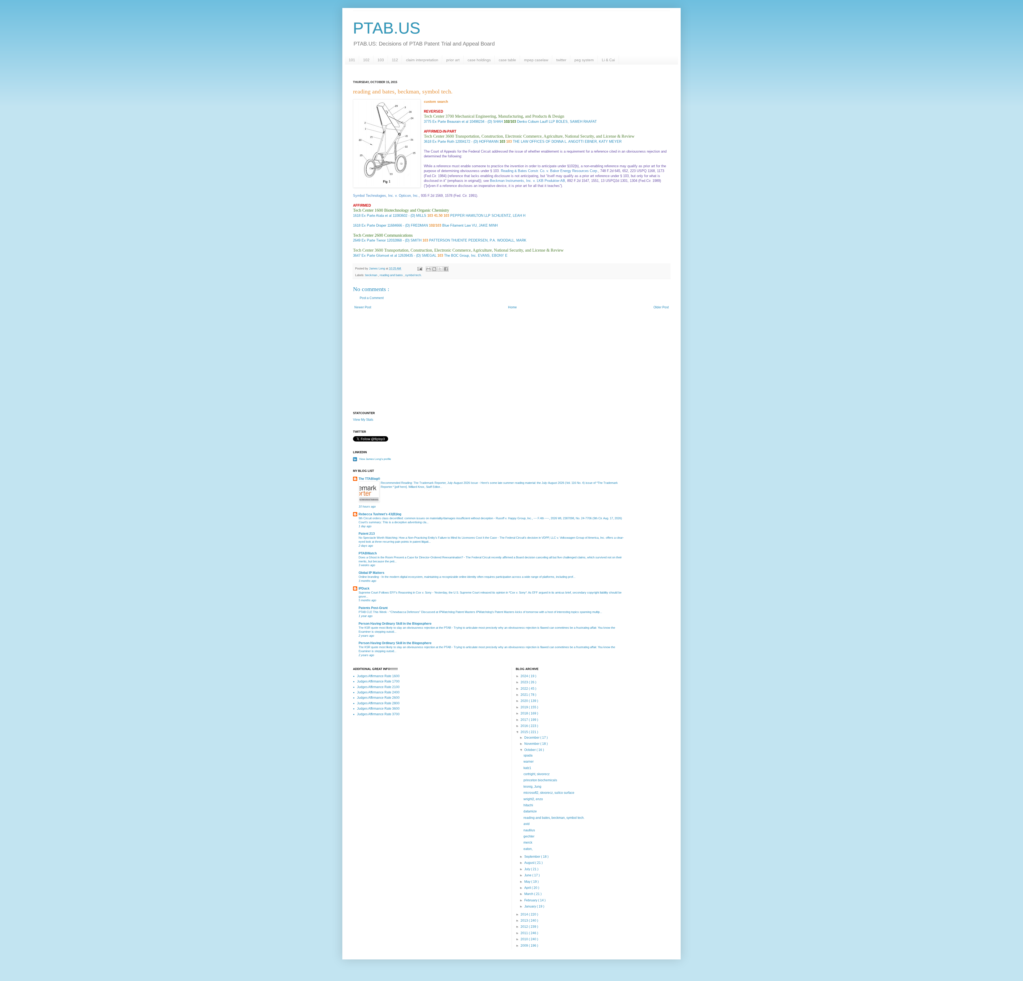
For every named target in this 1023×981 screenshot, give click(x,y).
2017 (525, 720)
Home (512, 307)
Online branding (369, 576)
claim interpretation (422, 60)
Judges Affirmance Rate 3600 (378, 708)
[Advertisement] (511, 366)
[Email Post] (419, 268)
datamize (530, 811)
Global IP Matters (371, 573)
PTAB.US (386, 28)
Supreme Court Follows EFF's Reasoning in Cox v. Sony (395, 592)
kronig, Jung (532, 786)
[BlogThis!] (434, 269)
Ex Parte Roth (443, 142)
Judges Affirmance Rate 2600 (378, 698)
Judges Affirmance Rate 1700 (378, 681)
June (528, 875)
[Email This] (428, 269)
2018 (525, 713)
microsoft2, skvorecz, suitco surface (548, 793)
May (527, 882)
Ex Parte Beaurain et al (450, 122)
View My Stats (363, 420)
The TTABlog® (369, 479)
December (532, 737)
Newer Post (362, 307)
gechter (528, 836)
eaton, (528, 849)
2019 (525, 707)
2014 (525, 914)
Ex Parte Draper (374, 225)
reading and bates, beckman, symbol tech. (553, 818)
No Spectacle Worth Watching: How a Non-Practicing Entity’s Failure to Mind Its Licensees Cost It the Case (428, 537)
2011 (525, 933)
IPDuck (364, 588)
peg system (584, 60)
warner (528, 761)
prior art (453, 60)
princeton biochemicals (540, 780)
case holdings (479, 60)
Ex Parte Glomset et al (379, 255)
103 (380, 60)
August (529, 863)
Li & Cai (608, 60)
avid (526, 824)
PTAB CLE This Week (373, 612)
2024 (525, 676)
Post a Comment (372, 298)
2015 (525, 732)
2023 (525, 682)
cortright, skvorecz (536, 774)
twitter (561, 60)
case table (507, 60)
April (528, 888)
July (527, 869)
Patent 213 (367, 534)
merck (527, 842)
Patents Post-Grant (373, 608)
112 (395, 60)
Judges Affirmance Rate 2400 (378, 692)
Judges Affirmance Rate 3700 (378, 714)
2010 (525, 939)
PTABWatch (368, 553)
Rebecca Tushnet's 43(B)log (380, 514)
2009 (525, 945)
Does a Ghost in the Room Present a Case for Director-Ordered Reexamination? (411, 557)
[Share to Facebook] (446, 269)
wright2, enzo (533, 799)
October (530, 750)
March (529, 894)
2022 (525, 688)
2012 (525, 927)
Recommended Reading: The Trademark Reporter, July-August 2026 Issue (430, 482)
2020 (525, 701)
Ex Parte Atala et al (377, 216)
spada (528, 755)
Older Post (661, 307)
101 (352, 60)
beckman (371, 275)
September (532, 857)
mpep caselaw (536, 60)
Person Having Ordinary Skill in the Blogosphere (395, 624)
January (530, 906)
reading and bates (392, 275)
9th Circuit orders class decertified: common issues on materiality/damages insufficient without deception (426, 518)
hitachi (528, 805)
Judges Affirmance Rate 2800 (378, 703)
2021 (525, 695)
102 (366, 60)
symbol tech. (413, 275)
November (532, 744)
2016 (525, 726)
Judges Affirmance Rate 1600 (378, 676)
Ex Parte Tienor (374, 240)
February (531, 900)
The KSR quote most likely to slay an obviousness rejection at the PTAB (405, 627)
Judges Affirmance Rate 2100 (378, 687)
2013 (525, 920)
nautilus (529, 830)
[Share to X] (440, 269)
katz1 (527, 768)
